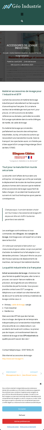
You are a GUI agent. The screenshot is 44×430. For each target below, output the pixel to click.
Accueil (5, 53)
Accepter (22, 409)
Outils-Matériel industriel (19, 53)
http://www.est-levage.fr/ (12, 358)
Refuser (22, 415)
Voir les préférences (22, 421)
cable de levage (18, 304)
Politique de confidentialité (28, 427)
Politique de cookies (13, 427)
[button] (40, 384)
